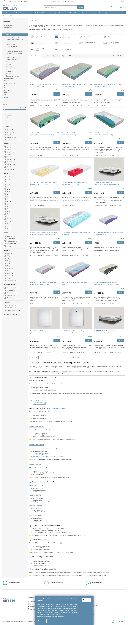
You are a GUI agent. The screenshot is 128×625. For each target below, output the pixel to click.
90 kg (9, 258)
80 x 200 (10, 152)
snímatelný (11, 243)
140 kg (10, 273)
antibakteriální (12, 241)
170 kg (9, 278)
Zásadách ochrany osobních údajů (48, 614)
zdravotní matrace (13, 310)
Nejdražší (55, 56)
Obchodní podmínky (68, 1)
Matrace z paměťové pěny (14, 37)
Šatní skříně (9, 71)
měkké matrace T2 (38, 398)
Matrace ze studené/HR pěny (15, 39)
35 (8, 229)
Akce (5, 92)
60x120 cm (97, 255)
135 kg (9, 270)
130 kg (10, 268)
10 (8, 189)
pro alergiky (11, 305)
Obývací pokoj (8, 27)
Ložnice (6, 30)
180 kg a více (11, 280)
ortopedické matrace (59, 408)
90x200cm (41, 106)
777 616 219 (33, 604)
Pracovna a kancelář (10, 83)
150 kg (10, 275)
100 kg (9, 260)
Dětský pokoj (7, 80)
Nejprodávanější (66, 56)
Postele (8, 32)
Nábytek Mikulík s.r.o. (13, 139)
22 (9, 214)
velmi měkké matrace (39, 397)
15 (8, 199)
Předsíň (6, 85)
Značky (6, 97)
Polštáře (8, 64)
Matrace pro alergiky (36, 445)
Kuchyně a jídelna (9, 78)
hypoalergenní (12, 238)
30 (8, 226)
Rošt (61, 543)
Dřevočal (10, 132)
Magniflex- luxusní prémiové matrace (14, 54)
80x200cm (33, 106)
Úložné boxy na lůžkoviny (13, 76)
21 (8, 211)
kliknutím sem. (67, 29)
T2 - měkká (11, 290)
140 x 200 (11, 159)
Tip (8, 122)
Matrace (8, 34)
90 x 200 (10, 154)
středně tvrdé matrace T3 (40, 400)
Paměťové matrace (36, 485)
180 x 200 (11, 164)
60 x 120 (10, 147)
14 (8, 196)
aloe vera (11, 236)
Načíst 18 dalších (77, 357)
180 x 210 (10, 169)
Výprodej (6, 95)
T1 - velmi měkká (12, 288)
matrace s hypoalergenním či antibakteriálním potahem (48, 456)
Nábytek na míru (8, 25)
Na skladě (10, 115)
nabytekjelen (34, 609)
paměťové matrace (38, 389)
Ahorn (10, 129)
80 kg (9, 256)
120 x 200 (11, 157)
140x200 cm (112, 205)
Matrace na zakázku (12, 59)
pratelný (10, 246)
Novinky (6, 90)
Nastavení (41, 621)
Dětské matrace (11, 44)
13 (8, 194)
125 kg (9, 265)
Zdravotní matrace (12, 46)
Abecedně (77, 56)
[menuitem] (8, 12)
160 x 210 (10, 167)
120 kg (9, 263)
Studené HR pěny (35, 495)
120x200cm (48, 106)
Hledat (80, 7)
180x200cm (48, 352)
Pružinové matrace (12, 41)
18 (8, 204)
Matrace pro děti (35, 464)
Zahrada (6, 88)
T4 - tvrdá (11, 295)
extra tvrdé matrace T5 (39, 404)
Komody (8, 73)
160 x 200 (11, 162)
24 (9, 219)
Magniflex (11, 134)
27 (8, 224)
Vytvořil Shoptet (120, 621)
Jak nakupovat (54, 1)
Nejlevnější (46, 56)
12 (8, 191)
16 (9, 201)
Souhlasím (86, 600)
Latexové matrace (12, 48)
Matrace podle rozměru (13, 57)
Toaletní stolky (10, 69)
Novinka (10, 120)
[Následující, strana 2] (119, 357)
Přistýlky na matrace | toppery (15, 51)
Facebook (33, 606)
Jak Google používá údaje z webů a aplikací (50, 616)
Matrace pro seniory (36, 426)
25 (9, 221)
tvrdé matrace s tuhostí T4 (40, 402)
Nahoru (34, 357)
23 (8, 216)
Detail (57, 94)
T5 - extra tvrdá (12, 298)
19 (8, 206)
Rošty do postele (10, 62)
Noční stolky (9, 66)
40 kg (9, 253)
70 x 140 (10, 149)
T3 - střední (11, 293)
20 (9, 209)
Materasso (11, 137)
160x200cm (80, 106)
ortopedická (11, 307)
